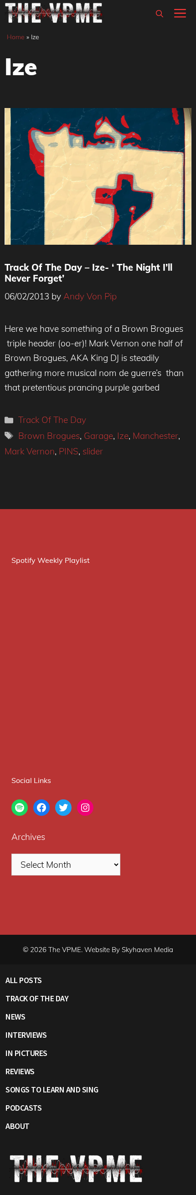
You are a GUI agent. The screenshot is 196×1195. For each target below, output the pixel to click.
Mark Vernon (30, 451)
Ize (123, 435)
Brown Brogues (49, 435)
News (15, 1016)
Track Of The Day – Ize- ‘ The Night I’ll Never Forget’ (88, 273)
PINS (68, 451)
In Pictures (26, 1053)
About (17, 1126)
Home (16, 37)
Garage (98, 435)
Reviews (20, 1071)
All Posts (23, 980)
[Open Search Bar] (159, 13)
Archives (28, 836)
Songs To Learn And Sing (51, 1089)
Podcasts (23, 1107)
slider (93, 451)
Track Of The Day (52, 419)
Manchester (155, 435)
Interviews (25, 1035)
